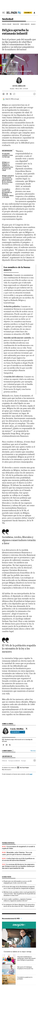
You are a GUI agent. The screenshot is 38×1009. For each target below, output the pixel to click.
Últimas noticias (8, 843)
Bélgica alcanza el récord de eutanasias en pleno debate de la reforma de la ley (8, 180)
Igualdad (33, 24)
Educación (16, 24)
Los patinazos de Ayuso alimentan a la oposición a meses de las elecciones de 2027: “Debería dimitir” (19, 905)
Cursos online (19, 925)
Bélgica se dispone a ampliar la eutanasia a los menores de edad (7, 166)
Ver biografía (15, 732)
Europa (23, 760)
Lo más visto (6, 877)
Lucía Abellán (19, 86)
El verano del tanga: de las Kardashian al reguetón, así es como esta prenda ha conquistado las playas (19, 887)
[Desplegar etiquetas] (34, 760)
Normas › (33, 750)
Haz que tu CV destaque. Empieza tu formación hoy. (25, 967)
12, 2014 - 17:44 (21, 88)
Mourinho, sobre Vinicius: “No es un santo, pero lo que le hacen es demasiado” (17, 853)
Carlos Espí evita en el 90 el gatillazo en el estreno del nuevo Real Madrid (18, 859)
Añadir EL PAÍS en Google (12, 99)
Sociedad (7, 19)
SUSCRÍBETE (28, 12)
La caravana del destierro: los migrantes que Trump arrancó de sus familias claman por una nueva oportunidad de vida (18, 866)
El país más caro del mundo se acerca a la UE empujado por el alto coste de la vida (18, 882)
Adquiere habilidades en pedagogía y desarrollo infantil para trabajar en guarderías (26, 958)
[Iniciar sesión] (34, 12)
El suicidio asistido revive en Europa (7, 155)
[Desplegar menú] (3, 12)
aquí (31, 774)
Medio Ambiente (24, 24)
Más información (6, 769)
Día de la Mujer (6, 24)
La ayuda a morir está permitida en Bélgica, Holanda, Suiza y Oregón (7, 193)
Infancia (4, 760)
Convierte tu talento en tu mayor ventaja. (18, 952)
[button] (19, 64)
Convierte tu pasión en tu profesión (24, 978)
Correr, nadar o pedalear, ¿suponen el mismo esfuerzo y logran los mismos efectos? (18, 900)
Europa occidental (14, 760)
